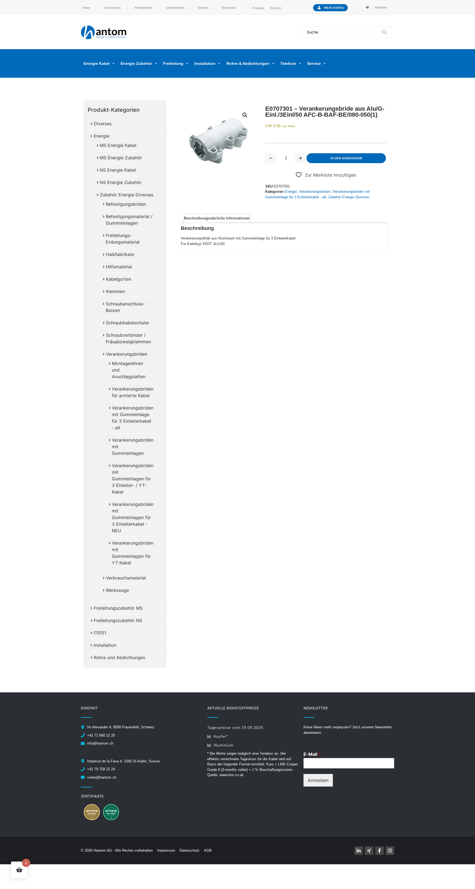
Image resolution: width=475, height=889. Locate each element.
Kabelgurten (118, 279)
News (86, 7)
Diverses (103, 123)
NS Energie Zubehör (121, 182)
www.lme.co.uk (232, 775)
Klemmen (115, 291)
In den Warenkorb (346, 158)
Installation (105, 645)
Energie (101, 136)
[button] (245, 115)
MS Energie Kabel (118, 145)
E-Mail (312, 754)
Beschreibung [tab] (196, 218)
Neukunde (229, 7)
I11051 (100, 633)
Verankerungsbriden (126, 354)
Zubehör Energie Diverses (126, 194)
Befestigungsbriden (126, 204)
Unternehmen (175, 7)
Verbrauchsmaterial (126, 578)
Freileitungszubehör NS (118, 620)
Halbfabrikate (120, 254)
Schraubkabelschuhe (127, 322)
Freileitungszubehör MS (118, 608)
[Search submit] (384, 32)
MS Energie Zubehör (121, 157)
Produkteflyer (143, 7)
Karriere (203, 7)
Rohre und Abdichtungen (119, 657)
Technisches (112, 7)
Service (314, 63)
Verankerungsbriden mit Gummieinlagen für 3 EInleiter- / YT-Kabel (132, 479)
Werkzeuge (117, 590)
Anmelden (318, 780)
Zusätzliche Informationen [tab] (227, 218)
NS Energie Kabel (118, 170)
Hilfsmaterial (119, 266)
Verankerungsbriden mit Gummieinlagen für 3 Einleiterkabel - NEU (132, 517)
